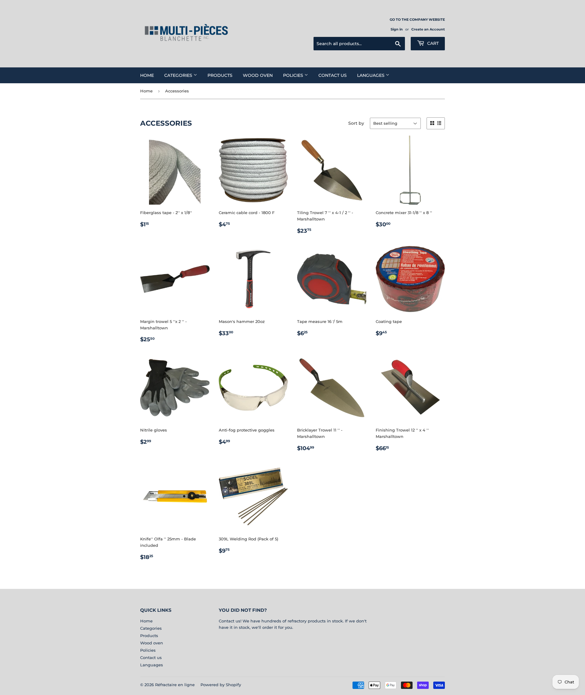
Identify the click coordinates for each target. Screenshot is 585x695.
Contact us (332, 75)
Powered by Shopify (220, 684)
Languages (371, 75)
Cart (432, 43)
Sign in (397, 29)
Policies (293, 75)
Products (219, 75)
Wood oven (258, 75)
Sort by (356, 123)
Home (147, 75)
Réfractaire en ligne (175, 684)
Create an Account (428, 29)
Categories (178, 75)
